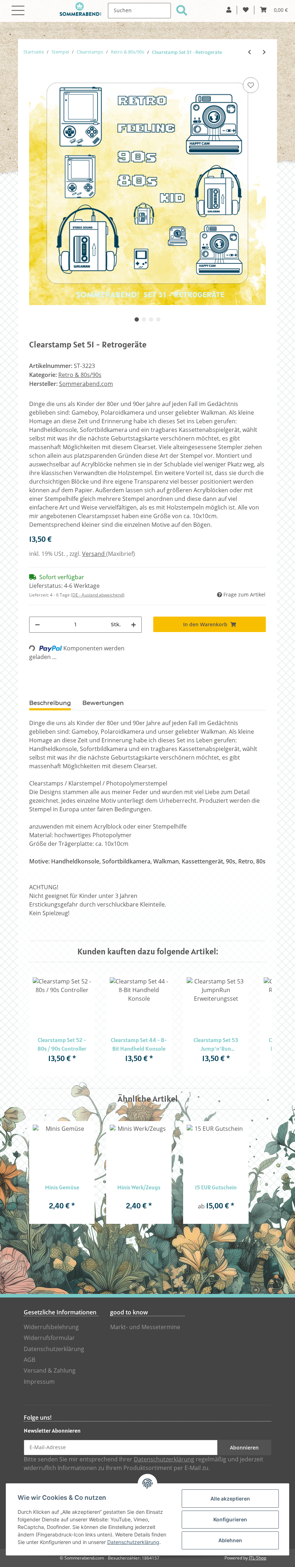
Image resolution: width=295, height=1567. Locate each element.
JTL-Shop (257, 1558)
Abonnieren (244, 1447)
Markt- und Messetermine (145, 1327)
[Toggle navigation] (18, 6)
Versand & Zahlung (50, 1370)
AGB (29, 1359)
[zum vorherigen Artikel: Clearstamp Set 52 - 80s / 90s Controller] (249, 52)
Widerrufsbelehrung (51, 1327)
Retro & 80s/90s (79, 375)
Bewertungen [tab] (103, 703)
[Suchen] (182, 10)
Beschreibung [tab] (50, 703)
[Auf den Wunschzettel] (251, 85)
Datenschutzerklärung (54, 1349)
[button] (229, 10)
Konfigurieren (230, 1519)
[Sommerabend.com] (80, 11)
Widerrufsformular (49, 1338)
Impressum (39, 1381)
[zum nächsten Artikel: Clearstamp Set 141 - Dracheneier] (264, 52)
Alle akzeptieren (230, 1498)
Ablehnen (230, 1540)
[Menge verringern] (37, 624)
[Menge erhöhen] (133, 624)
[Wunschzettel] (245, 10)
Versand (94, 553)
